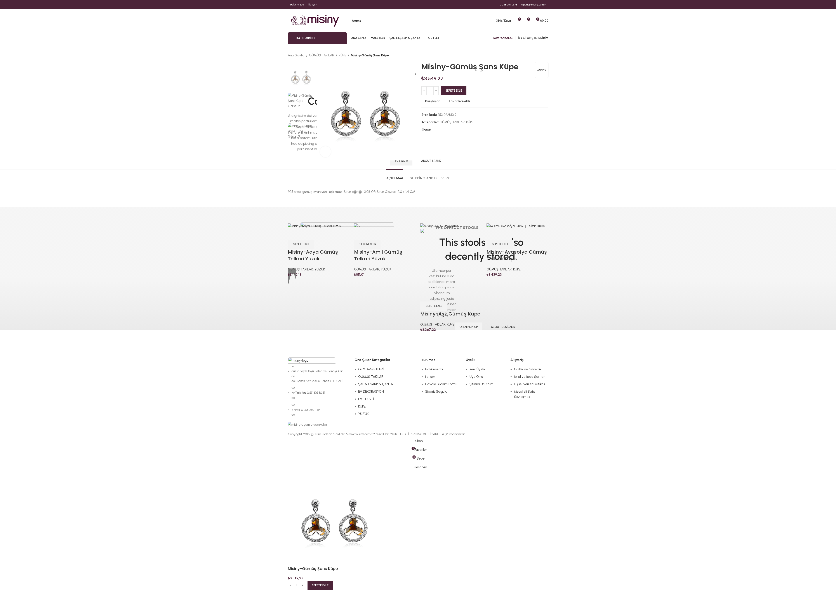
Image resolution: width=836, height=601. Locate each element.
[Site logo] (315, 20)
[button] (301, 244)
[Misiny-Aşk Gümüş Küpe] (439, 226)
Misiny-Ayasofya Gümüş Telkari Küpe (517, 255)
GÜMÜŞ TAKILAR (300, 269)
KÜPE (450, 324)
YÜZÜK (320, 269)
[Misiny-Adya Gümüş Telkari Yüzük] (314, 226)
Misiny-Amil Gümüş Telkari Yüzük (378, 255)
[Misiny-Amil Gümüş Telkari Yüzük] (357, 226)
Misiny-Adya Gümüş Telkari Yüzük (313, 255)
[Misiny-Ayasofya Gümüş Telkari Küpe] (516, 226)
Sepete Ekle (453, 90)
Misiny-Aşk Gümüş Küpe (450, 313)
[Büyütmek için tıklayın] (325, 151)
